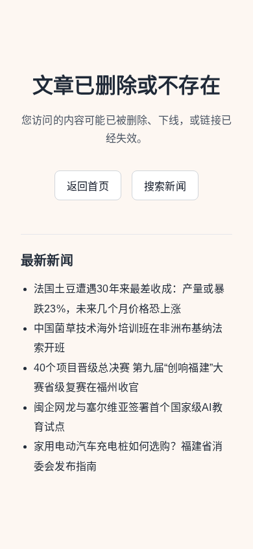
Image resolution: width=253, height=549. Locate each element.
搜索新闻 (165, 186)
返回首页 (88, 186)
